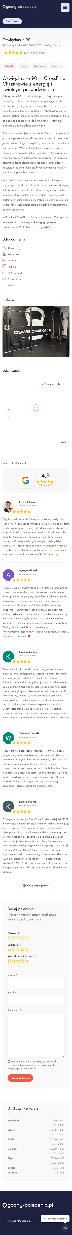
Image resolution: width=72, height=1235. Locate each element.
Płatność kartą (15, 273)
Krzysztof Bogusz (27, 502)
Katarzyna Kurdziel (28, 652)
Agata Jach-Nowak (28, 570)
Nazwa (13, 975)
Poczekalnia (14, 279)
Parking (12, 267)
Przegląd (9, 66)
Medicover (13, 254)
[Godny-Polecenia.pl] (20, 7)
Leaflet (63, 442)
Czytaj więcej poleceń (38, 885)
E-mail (12, 992)
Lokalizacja (40, 66)
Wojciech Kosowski (29, 733)
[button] (9, 410)
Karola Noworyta (27, 801)
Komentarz (15, 1010)
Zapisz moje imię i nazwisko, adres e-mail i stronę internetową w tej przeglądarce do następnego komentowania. (32, 1065)
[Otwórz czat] (65, 1228)
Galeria (24, 66)
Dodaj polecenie (60, 66)
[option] (36, 331)
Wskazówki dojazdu (54, 384)
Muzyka (12, 260)
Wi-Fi (10, 285)
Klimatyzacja (14, 248)
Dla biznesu (12, 21)
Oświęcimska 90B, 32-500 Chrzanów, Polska (33, 45)
